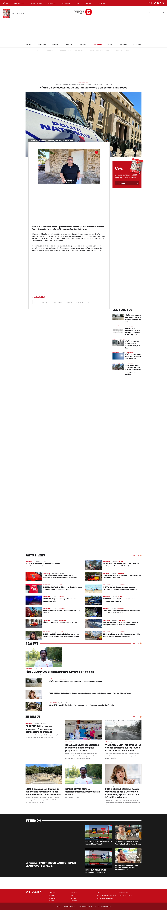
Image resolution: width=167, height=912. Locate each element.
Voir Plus (136, 555)
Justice (111, 44)
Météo (39, 50)
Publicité (51, 50)
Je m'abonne (121, 183)
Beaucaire (52, 3)
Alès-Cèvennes (19, 3)
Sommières (101, 3)
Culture (123, 44)
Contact (58, 906)
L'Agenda (137, 44)
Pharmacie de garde (122, 50)
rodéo (69, 302)
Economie (70, 44)
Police (44, 302)
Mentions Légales (69, 906)
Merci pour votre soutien (103, 906)
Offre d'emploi (123, 892)
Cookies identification (85, 906)
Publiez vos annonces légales (72, 50)
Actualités (41, 44)
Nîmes (5, 3)
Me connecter (156, 12)
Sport (83, 44)
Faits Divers (97, 44)
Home (28, 44)
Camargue (66, 3)
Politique (56, 44)
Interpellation (57, 302)
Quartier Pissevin (82, 302)
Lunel (88, 3)
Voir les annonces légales (99, 50)
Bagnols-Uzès (37, 3)
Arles (78, 3)
